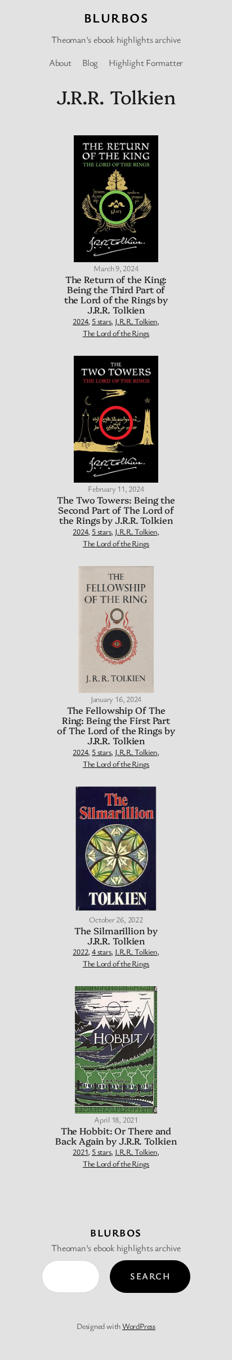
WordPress (138, 1326)
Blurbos (116, 18)
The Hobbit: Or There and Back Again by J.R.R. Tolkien (115, 1135)
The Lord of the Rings (116, 333)
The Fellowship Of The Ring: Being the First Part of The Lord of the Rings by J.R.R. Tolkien (116, 725)
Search (150, 1276)
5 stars (101, 321)
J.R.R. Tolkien (136, 321)
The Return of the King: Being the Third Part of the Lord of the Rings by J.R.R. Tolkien (116, 294)
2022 (80, 951)
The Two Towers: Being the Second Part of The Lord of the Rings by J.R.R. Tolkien (116, 510)
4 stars (101, 951)
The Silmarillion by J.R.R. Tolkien (115, 935)
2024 (80, 321)
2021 (80, 1151)
